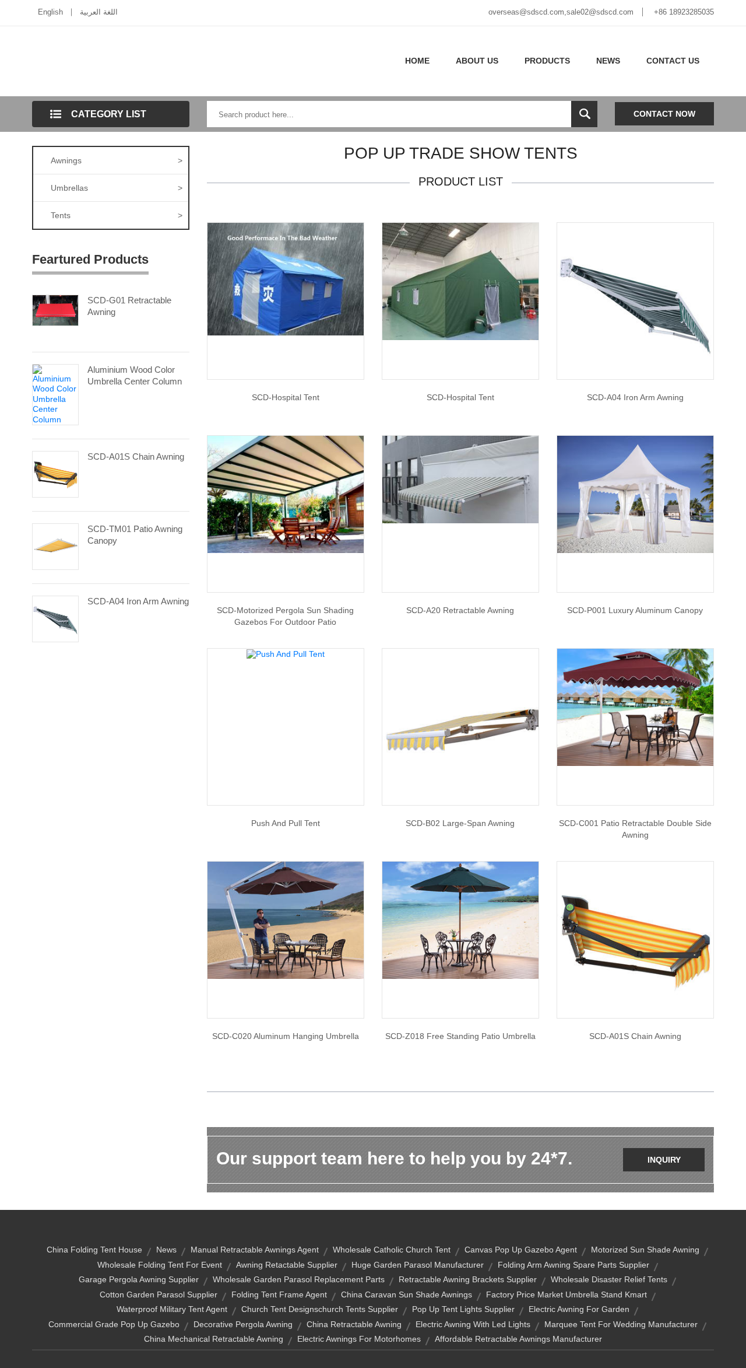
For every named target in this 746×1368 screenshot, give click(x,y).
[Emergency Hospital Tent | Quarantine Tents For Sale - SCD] (285, 278)
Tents (116, 215)
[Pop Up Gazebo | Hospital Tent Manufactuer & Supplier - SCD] (460, 280)
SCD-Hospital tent (285, 397)
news (166, 1249)
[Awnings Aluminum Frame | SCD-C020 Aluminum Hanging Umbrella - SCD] (285, 919)
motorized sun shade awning (645, 1249)
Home (417, 60)
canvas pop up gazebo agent (521, 1249)
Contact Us (672, 60)
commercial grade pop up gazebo (114, 1324)
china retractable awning (354, 1324)
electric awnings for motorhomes (359, 1338)
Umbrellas (116, 188)
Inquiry (664, 1159)
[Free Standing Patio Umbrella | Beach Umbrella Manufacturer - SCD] (460, 919)
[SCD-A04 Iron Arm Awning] (55, 618)
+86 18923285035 (684, 12)
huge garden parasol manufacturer (417, 1264)
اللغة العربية (99, 12)
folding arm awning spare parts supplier (573, 1264)
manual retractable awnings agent (255, 1249)
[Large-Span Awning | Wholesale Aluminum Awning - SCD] (460, 726)
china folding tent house (94, 1249)
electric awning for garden (579, 1309)
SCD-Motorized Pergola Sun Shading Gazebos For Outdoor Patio (285, 616)
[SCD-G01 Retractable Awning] (55, 309)
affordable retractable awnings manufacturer (518, 1338)
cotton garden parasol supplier (158, 1294)
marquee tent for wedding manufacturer (621, 1324)
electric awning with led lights (473, 1324)
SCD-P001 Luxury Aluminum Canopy (635, 610)
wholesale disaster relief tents (609, 1279)
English (50, 12)
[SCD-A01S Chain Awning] (55, 473)
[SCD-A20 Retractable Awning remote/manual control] (460, 479)
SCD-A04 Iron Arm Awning (138, 601)
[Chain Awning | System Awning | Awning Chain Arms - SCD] (635, 939)
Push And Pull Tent (285, 823)
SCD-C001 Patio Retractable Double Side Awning (635, 828)
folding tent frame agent (279, 1294)
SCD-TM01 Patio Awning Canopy (134, 534)
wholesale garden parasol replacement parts (299, 1279)
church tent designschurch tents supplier (319, 1309)
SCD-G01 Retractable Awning (129, 306)
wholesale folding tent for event (159, 1264)
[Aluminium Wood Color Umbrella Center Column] (55, 393)
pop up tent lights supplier (463, 1309)
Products (547, 60)
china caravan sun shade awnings (406, 1294)
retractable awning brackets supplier (468, 1279)
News (608, 60)
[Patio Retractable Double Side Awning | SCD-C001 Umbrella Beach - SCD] (635, 706)
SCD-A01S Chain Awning (135, 456)
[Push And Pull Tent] (286, 653)
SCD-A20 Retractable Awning (460, 610)
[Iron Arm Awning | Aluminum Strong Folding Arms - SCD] (635, 300)
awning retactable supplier (286, 1264)
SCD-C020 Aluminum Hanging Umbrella (285, 1036)
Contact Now (664, 113)
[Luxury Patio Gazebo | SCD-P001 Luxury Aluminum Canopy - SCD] (635, 493)
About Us (477, 60)
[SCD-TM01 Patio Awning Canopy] (55, 546)
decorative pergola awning (243, 1324)
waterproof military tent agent (172, 1309)
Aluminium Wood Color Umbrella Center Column (134, 375)
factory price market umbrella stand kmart (566, 1294)
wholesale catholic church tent (392, 1249)
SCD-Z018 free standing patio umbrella (460, 1036)
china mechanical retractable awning (213, 1338)
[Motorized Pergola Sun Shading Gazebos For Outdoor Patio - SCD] (285, 493)
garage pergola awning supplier (139, 1279)
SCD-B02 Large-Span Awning (460, 823)
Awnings (116, 160)
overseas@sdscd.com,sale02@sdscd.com (561, 12)
